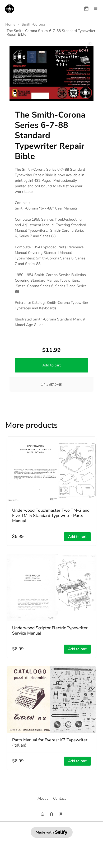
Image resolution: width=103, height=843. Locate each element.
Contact (59, 798)
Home (10, 24)
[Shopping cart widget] (86, 8)
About (43, 798)
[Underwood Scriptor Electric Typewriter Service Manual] (51, 587)
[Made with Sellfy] (52, 832)
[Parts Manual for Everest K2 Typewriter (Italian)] (51, 699)
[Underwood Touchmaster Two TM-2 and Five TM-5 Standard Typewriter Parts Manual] (51, 470)
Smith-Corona (34, 24)
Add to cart (51, 365)
